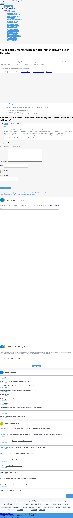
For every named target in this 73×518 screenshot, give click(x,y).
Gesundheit (7, 503)
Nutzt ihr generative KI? (6, 377)
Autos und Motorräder (13, 15)
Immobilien (35, 504)
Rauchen (16, 507)
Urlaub (20, 510)
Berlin (13, 501)
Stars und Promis (12, 39)
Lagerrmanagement (5, 403)
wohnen (34, 509)
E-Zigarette (35, 501)
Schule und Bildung (12, 34)
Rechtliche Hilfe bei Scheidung (14, 466)
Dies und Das (11, 18)
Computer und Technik (13, 16)
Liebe (60, 504)
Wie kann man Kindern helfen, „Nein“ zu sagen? (13, 416)
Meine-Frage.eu (6, 514)
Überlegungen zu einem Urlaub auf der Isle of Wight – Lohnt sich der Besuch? (26, 193)
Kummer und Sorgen (13, 26)
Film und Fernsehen (12, 21)
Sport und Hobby (12, 37)
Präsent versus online (5, 394)
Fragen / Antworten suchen (10, 490)
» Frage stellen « (36, 366)
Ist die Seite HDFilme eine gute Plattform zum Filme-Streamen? (33, 447)
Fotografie (60, 501)
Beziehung (20, 501)
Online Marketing (6, 507)
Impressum (3, 517)
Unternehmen (11, 509)
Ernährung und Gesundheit (14, 19)
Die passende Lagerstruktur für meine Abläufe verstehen (21, 478)
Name (1, 165)
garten (67, 501)
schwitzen (31, 507)
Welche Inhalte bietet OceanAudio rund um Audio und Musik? (17, 385)
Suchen (69, 496)
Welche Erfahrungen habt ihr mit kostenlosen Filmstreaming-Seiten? (31, 428)
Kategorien (7, 10)
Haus (17, 504)
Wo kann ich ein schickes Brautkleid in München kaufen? (19, 453)
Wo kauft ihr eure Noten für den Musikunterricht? (14, 412)
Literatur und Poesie (12, 29)
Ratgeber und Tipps (12, 32)
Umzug (3, 510)
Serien (44, 507)
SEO (38, 507)
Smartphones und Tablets (14, 36)
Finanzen (52, 501)
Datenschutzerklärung (13, 517)
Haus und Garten (12, 23)
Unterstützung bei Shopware (14, 112)
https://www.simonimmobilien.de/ (13, 131)
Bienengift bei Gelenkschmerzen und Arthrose (17, 484)
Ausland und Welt (12, 13)
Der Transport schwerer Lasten (8, 399)
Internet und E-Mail (12, 24)
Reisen (24, 507)
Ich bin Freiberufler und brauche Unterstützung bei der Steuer (23, 109)
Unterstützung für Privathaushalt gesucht (17, 110)
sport (57, 507)
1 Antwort (49, 72)
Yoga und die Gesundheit (11, 459)
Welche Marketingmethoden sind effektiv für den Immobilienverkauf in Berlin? (28, 107)
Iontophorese (46, 504)
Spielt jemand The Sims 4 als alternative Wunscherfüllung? (16, 381)
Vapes (26, 510)
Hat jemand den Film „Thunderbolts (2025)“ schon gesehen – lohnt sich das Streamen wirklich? (36, 434)
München (66, 504)
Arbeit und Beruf (12, 11)
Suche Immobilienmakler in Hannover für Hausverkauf (21, 114)
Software (50, 507)
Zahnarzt (42, 510)
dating (27, 501)
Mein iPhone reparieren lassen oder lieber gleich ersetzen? (15, 390)
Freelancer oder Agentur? (11, 472)
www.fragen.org (55, 205)
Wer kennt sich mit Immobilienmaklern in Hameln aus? (19, 194)
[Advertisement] (36, 87)
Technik (64, 507)
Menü (2, 3)
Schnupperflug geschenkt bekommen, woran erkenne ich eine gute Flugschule (21, 407)
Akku (2, 501)
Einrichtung (44, 501)
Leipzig (54, 504)
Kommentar (4, 161)
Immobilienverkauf (38, 72)
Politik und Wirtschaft (13, 31)
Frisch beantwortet (10, 8)
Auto (8, 501)
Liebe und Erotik (12, 27)
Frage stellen (8, 7)
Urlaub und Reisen (12, 40)
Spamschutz (3, 170)
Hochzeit (25, 504)
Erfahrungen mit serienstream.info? (22, 441)
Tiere (69, 507)
